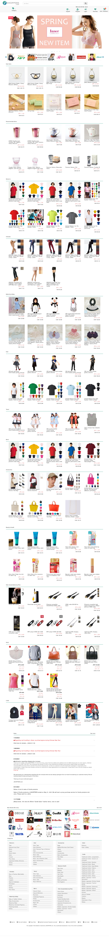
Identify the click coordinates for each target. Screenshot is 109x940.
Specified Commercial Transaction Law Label (48, 922)
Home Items (60, 891)
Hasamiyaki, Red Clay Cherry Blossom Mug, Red (72, 140)
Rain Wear (60, 857)
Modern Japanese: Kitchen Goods (66, 907)
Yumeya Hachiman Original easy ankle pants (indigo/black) (35, 721)
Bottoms (84, 845)
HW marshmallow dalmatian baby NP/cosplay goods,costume (72, 315)
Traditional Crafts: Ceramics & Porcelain (90, 859)
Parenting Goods (13, 907)
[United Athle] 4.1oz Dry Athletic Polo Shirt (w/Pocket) (91, 227)
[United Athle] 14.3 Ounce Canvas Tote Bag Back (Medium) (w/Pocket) (91, 489)
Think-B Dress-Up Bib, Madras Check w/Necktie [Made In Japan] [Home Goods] (53, 342)
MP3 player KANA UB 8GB (53, 632)
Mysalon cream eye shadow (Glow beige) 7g (91, 574)
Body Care (60, 872)
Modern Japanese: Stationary (90, 886)
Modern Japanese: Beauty (89, 888)
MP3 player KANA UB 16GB (35, 632)
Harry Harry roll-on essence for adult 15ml (35, 574)
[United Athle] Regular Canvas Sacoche (34, 489)
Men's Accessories (62, 855)
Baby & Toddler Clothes (15, 899)
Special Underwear (14, 882)
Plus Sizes (12, 859)
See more (92, 733)
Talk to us (62, 922)
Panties (11, 878)
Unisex (11, 862)
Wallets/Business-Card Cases (65, 847)
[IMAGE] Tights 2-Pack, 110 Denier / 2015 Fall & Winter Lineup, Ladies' (73, 256)
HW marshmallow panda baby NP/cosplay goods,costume (53, 315)
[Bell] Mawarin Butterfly (90, 82)
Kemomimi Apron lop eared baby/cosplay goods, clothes (16, 314)
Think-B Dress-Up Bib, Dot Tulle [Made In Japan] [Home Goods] (35, 342)
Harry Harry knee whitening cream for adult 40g (91, 547)
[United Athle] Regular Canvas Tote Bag (15, 489)
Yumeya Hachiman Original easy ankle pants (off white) (54, 720)
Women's (11, 843)
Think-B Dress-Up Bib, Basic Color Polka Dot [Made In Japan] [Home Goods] (92, 315)
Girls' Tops (36, 845)
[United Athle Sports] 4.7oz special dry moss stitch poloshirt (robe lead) (16, 200)
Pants (10, 851)
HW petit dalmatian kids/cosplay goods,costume (16, 371)
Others (11, 864)
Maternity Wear (13, 903)
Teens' (35, 871)
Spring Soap (31, 111)
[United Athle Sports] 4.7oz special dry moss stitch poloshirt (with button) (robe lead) (72, 200)
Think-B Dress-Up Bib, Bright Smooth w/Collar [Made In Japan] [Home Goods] (16, 342)
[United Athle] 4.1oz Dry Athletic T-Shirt (34, 226)
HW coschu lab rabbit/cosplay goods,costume (32, 430)
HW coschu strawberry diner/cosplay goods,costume (17, 429)
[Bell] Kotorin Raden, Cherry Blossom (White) (16, 84)
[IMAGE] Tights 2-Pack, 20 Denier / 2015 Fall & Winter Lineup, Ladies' (16, 256)
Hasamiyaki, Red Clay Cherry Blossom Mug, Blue (53, 140)
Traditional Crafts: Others (88, 875)
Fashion (84, 896)
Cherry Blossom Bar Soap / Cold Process (91, 110)
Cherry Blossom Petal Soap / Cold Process (54, 110)
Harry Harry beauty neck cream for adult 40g (72, 547)
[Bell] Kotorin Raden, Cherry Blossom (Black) (35, 84)
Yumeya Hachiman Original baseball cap (16, 720)
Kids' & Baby (85, 847)
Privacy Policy (33, 922)
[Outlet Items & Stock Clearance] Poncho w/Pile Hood (16, 662)
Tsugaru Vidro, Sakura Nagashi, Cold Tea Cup (15, 167)
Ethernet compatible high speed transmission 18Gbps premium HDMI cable (91, 606)
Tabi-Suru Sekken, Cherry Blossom (16, 111)
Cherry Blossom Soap (71, 109)
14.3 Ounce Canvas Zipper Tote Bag (53, 516)
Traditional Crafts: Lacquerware (90, 857)
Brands (59, 878)
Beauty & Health (62, 866)
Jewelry (59, 851)
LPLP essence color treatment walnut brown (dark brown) (35, 548)
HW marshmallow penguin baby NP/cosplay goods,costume (35, 315)
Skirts (10, 849)
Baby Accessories (14, 901)
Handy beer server (14, 604)
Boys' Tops (36, 854)
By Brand (60, 897)
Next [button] (103, 57)
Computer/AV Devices (63, 901)
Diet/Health (60, 876)
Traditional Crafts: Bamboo (89, 862)
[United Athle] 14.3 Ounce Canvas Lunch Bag (35, 516)
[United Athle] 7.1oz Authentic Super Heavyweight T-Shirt (89, 460)
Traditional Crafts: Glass (88, 872)
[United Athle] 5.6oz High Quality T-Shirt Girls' (91, 199)
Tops (10, 845)
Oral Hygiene (60, 882)
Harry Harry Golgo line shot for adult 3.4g (16, 574)
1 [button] (52, 51)
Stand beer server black (34, 604)
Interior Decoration (62, 893)
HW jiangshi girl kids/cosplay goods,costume (54, 371)
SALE (83, 843)
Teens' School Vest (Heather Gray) (92, 428)
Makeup (59, 870)
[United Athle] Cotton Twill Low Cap (53, 489)
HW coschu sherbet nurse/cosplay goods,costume (51, 430)
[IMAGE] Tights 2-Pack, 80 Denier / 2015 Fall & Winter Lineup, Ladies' (53, 256)
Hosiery (11, 887)
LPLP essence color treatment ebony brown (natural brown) (52, 548)
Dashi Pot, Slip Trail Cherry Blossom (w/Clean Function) (92, 140)
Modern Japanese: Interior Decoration (64, 909)
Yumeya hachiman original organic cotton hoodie (72, 720)
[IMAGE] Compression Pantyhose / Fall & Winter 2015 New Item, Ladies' (35, 284)
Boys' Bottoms (37, 856)
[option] (54, 32)
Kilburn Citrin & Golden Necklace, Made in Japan (72, 516)
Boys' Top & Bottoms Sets (40, 858)
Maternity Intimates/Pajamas (17, 905)
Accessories (36, 900)
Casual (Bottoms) (38, 893)
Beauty (84, 898)
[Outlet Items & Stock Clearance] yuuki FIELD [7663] (90, 662)
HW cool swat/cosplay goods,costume (90, 371)
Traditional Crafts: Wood (88, 864)
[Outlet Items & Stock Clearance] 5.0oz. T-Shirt (34, 689)
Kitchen (84, 892)
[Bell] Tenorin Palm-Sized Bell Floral (53, 82)
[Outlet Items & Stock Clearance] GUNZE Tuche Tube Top (16, 690)
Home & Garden (86, 894)
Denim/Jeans (12, 853)
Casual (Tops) (37, 891)
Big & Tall (35, 902)
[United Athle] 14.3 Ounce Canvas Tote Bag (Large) (16, 516)
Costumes (60, 905)
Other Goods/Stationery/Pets (65, 889)
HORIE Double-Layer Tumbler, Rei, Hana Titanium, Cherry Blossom (35, 142)
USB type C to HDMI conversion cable (14, 632)
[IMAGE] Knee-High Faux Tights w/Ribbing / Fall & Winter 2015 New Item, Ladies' (53, 284)
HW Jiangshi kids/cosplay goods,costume (35, 371)
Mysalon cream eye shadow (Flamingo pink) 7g (73, 574)
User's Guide (86, 922)
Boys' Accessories (38, 860)
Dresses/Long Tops (14, 847)
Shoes (35, 898)
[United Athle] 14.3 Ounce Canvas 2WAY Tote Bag (72, 488)
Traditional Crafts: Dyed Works (90, 866)
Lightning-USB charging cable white (71, 632)
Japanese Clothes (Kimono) (16, 861)
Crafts (83, 854)
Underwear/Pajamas (38, 897)
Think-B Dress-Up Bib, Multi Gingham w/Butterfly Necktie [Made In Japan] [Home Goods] (92, 342)
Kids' (35, 843)
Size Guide (95, 922)
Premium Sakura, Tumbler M (92, 167)
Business (35, 895)
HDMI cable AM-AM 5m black (71, 605)
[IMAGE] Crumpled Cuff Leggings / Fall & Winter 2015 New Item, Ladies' (15, 284)
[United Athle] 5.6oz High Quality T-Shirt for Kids (15, 399)
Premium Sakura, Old (71, 167)
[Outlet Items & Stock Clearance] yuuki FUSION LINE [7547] (53, 662)
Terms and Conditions (22, 922)
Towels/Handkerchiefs (63, 899)
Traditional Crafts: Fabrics (89, 868)
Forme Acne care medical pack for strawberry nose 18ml (53, 575)
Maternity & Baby (13, 896)
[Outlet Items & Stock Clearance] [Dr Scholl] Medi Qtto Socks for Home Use (54, 690)
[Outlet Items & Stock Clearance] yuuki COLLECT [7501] (72, 662)
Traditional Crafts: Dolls (88, 874)
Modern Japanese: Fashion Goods (89, 883)
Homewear (12, 884)
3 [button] (57, 51)
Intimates (11, 871)
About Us (13, 922)
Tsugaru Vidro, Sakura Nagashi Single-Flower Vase (35, 167)
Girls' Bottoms (37, 847)
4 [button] (59, 51)
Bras (10, 876)
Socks (10, 885)
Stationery (60, 895)
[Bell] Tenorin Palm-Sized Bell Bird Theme (72, 82)
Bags (58, 845)
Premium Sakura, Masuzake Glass (54, 167)
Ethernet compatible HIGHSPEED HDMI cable (53, 605)
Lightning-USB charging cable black (90, 632)
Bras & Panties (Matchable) (16, 874)
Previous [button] (6, 57)
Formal (11, 857)
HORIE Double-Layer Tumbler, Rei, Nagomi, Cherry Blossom (15, 142)
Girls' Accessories (38, 852)
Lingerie (11, 880)
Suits (10, 855)
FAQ (80, 922)
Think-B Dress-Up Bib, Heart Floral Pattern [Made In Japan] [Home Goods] (73, 342)
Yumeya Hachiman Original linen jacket (91, 720)
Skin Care (60, 868)
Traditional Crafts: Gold (88, 870)
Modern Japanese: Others (89, 890)
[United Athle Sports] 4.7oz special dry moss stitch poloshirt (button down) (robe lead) (54, 200)
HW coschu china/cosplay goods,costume (72, 429)
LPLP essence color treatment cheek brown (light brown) (16, 548)
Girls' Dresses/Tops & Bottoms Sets (41, 850)
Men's (35, 888)
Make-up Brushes (62, 880)
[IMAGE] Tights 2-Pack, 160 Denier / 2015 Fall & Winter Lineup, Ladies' (92, 256)
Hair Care (60, 874)
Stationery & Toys (86, 900)
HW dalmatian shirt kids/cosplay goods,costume (73, 371)
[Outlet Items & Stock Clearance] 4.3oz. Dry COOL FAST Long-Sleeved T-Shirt (35, 662)
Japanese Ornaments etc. (64, 903)
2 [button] (54, 51)
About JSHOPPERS (71, 922)
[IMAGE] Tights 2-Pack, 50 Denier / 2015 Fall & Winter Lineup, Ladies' (35, 256)
